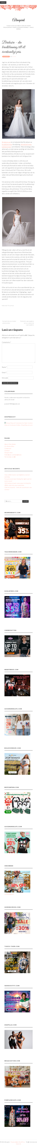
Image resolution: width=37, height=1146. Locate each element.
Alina (14, 56)
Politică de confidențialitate (13, 455)
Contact (7, 450)
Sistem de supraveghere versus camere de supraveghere (27, 323)
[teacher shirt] (17, 578)
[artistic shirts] (17, 617)
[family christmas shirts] (17, 813)
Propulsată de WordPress (18, 1142)
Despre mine (8, 452)
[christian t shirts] (17, 933)
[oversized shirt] (17, 774)
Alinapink (18, 20)
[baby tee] (17, 656)
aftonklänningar (26, 144)
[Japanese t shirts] (17, 972)
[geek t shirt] (17, 1012)
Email (4, 372)
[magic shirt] (17, 1126)
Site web (5, 378)
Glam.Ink (18, 1144)
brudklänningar (7, 144)
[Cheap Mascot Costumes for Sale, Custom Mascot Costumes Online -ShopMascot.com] (18, 425)
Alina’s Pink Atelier (10, 444)
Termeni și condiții (10, 457)
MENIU (3, 2)
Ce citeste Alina (9, 446)
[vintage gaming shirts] (17, 696)
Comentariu (6, 342)
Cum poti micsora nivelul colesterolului (9, 322)
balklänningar (6, 147)
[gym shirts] (17, 539)
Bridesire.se (6, 142)
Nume (4, 367)
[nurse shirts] (17, 735)
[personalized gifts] (17, 1087)
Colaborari (7, 448)
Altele (12, 305)
